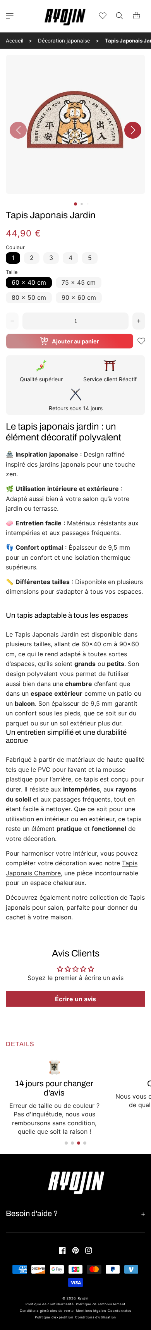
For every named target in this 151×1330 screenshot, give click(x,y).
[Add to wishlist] (141, 341)
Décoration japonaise (64, 40)
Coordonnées (119, 1311)
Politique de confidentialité (50, 1304)
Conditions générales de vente (47, 1311)
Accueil (14, 40)
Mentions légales (91, 1311)
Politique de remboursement (100, 1304)
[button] (9, 15)
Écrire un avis (75, 999)
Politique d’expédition (54, 1317)
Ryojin (83, 1298)
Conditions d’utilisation (95, 1317)
